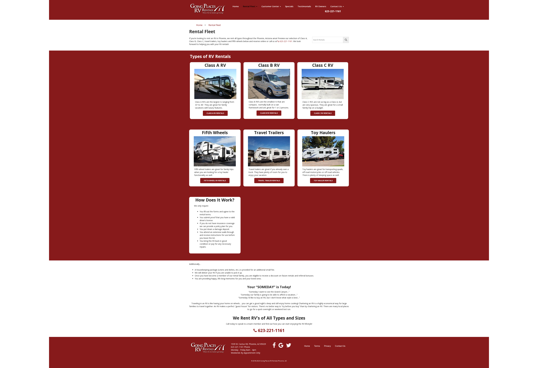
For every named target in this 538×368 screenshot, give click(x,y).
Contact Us (336, 6)
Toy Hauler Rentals (323, 180)
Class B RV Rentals (269, 113)
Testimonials (304, 6)
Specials (289, 6)
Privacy (327, 346)
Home (236, 6)
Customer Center (270, 6)
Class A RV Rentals (215, 113)
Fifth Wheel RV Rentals (215, 180)
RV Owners (320, 6)
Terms (317, 346)
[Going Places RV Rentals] (208, 9)
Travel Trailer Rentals (269, 180)
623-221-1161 (285, 41)
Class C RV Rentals (322, 113)
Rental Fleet (249, 6)
